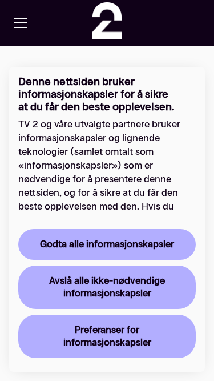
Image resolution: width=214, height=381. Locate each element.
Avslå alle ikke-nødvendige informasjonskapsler (107, 287)
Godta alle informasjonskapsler (107, 244)
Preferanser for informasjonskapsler (107, 336)
